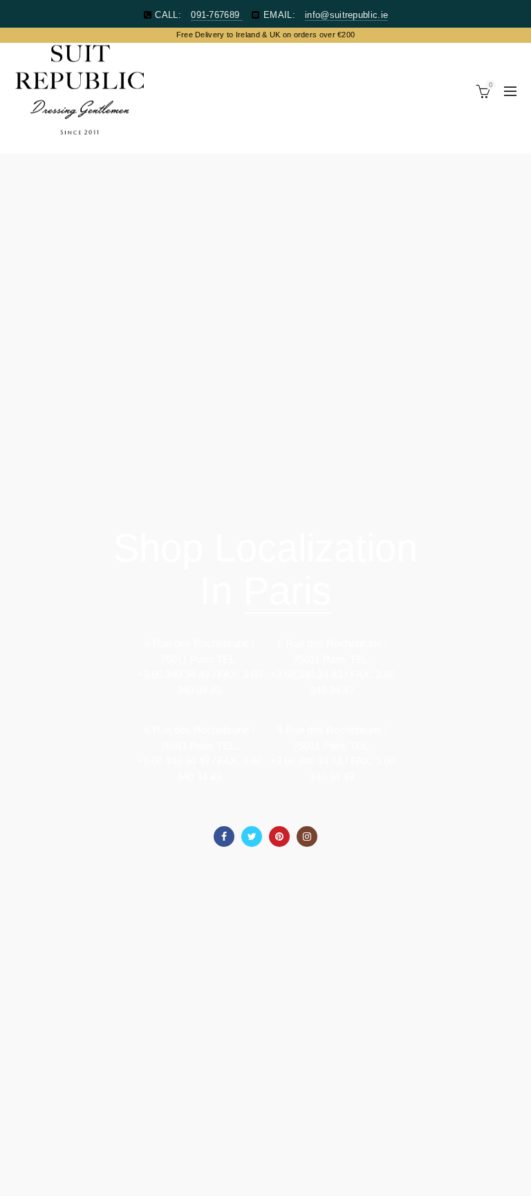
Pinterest (279, 836)
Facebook (224, 836)
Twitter (251, 836)
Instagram (307, 836)
